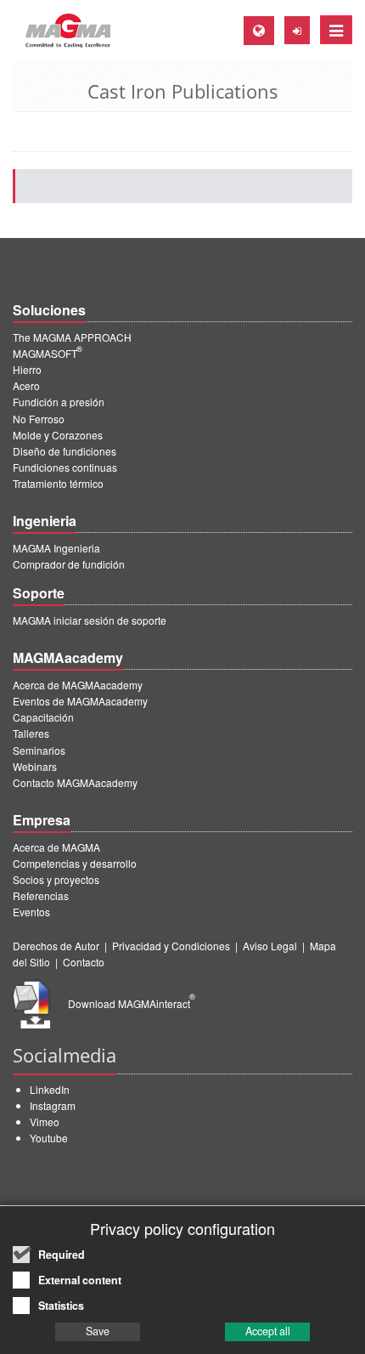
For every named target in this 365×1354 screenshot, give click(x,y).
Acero (26, 385)
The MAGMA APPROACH (72, 337)
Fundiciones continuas (65, 467)
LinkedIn (50, 1089)
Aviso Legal (270, 945)
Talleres (31, 733)
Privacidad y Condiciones (171, 945)
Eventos (31, 911)
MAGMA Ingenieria (56, 548)
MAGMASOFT (47, 353)
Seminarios (39, 750)
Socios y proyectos (56, 879)
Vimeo (44, 1121)
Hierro (27, 369)
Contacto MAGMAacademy (75, 782)
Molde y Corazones (58, 435)
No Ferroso (39, 418)
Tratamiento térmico (58, 483)
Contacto (83, 962)
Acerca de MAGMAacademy (78, 684)
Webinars (35, 766)
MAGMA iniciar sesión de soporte (89, 620)
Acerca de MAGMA (56, 847)
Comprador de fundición (69, 564)
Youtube (49, 1137)
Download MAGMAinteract (131, 1003)
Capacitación (43, 717)
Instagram (53, 1105)
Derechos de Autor (56, 945)
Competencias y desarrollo (75, 863)
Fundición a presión (58, 401)
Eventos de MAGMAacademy (80, 701)
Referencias (41, 895)
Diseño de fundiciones (64, 451)
